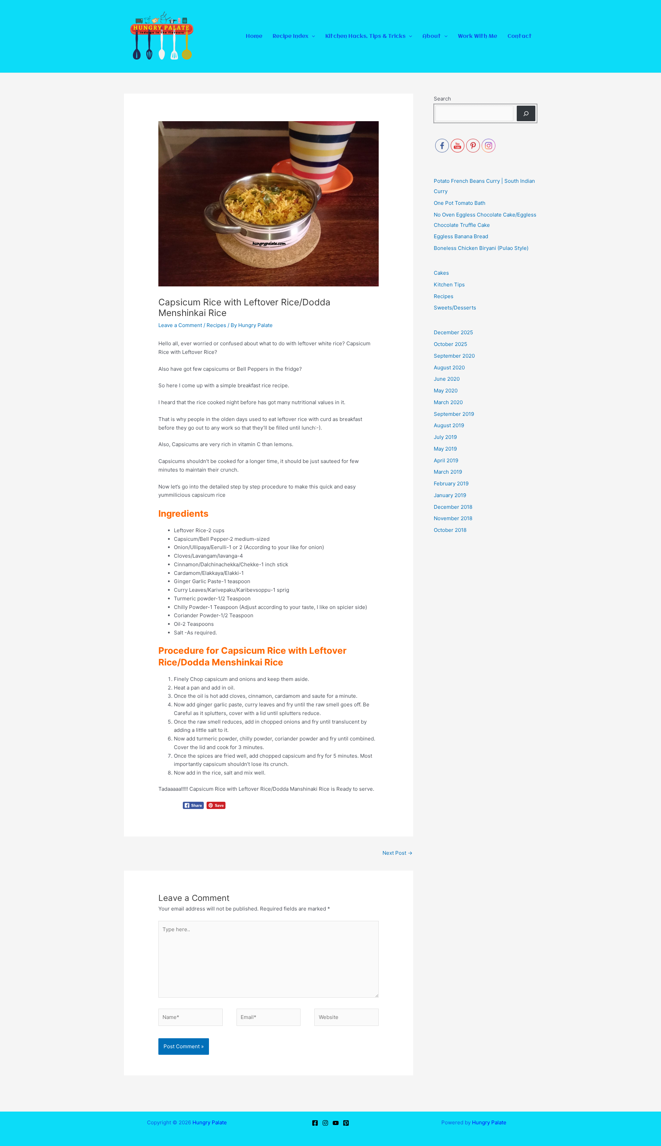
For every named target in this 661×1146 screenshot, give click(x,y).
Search (442, 98)
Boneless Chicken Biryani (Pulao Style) (481, 248)
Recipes (216, 325)
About (431, 36)
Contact (519, 36)
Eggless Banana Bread (461, 236)
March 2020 (448, 402)
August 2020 (449, 367)
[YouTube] (336, 1123)
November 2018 (453, 518)
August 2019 (449, 425)
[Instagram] (325, 1123)
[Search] (526, 113)
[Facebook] (315, 1123)
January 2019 (450, 495)
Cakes (441, 273)
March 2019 (448, 472)
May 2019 (445, 448)
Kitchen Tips (449, 284)
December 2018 (453, 507)
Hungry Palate (209, 1122)
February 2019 (451, 483)
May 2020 (446, 390)
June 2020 (447, 379)
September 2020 (454, 356)
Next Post (397, 853)
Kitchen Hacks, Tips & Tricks (365, 36)
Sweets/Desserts (455, 307)
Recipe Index (290, 36)
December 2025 (453, 332)
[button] (311, 36)
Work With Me (477, 36)
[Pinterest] (346, 1123)
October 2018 (450, 530)
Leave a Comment (180, 325)
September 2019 (454, 414)
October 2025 (450, 344)
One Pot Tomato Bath (459, 203)
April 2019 (446, 460)
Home (254, 36)
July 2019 (445, 437)
